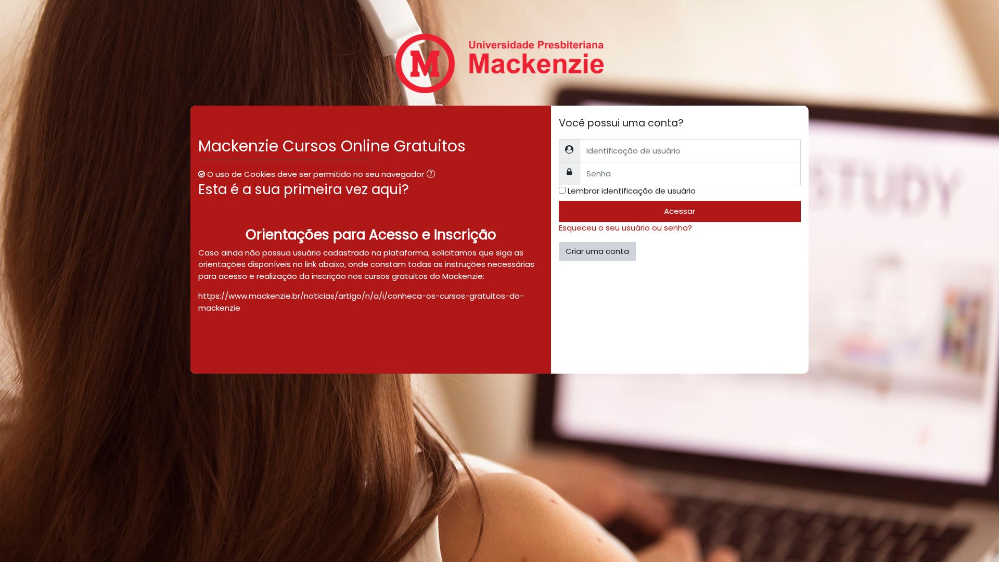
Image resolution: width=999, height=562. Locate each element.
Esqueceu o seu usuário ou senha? (625, 227)
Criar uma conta (597, 251)
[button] (433, 175)
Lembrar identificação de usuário (632, 190)
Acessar (679, 211)
